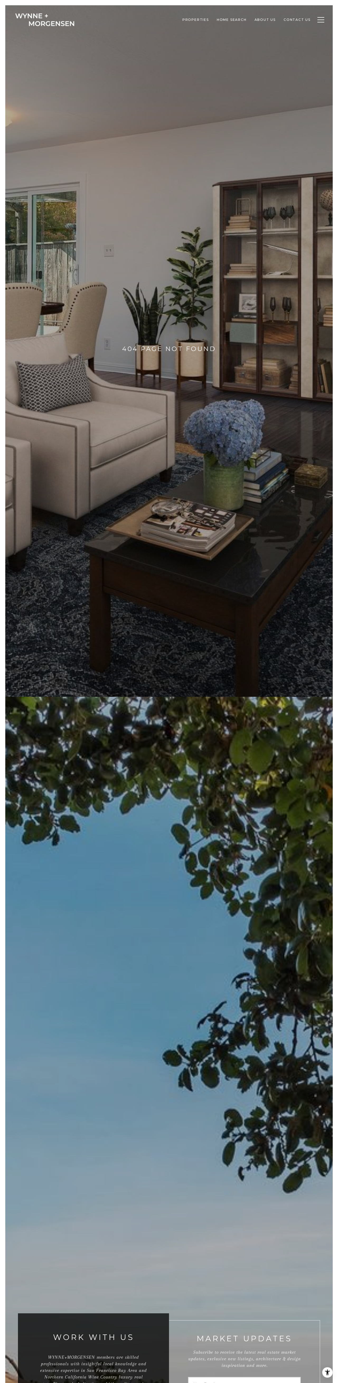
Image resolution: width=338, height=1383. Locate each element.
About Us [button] (265, 20)
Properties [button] (195, 20)
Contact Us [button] (297, 20)
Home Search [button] (232, 20)
